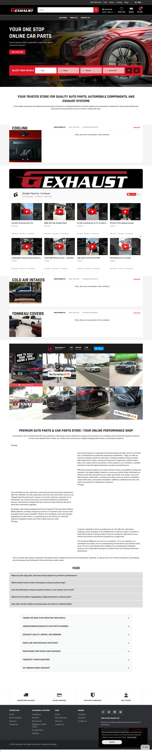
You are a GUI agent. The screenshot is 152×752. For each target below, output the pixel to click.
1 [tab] (22, 159)
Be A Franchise (15, 718)
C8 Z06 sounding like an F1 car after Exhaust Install (92, 223)
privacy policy (132, 737)
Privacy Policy (37, 730)
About (111, 2)
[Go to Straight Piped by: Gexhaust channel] (15, 194)
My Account (36, 721)
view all (136, 127)
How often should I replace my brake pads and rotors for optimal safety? (41, 604)
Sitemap (35, 733)
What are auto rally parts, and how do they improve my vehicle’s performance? (44, 575)
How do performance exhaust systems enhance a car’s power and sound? (42, 590)
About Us (13, 721)
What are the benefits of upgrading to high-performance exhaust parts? (41, 597)
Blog (126, 2)
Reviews (35, 718)
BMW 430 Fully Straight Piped (55, 223)
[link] (103, 712)
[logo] (21, 9)
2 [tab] (25, 159)
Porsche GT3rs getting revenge (122, 223)
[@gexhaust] (51, 348)
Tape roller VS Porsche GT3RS (88, 258)
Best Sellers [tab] (74, 127)
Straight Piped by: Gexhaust (36, 193)
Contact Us (85, 18)
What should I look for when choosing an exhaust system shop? (38, 583)
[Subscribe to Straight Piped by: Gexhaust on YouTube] (134, 194)
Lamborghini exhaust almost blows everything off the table (26, 258)
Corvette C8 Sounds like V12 (22, 223)
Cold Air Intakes (28, 280)
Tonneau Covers (28, 314)
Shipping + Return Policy (39, 725)
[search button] (96, 10)
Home (11, 714)
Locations (63, 18)
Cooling (20, 128)
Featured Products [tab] (90, 127)
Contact (119, 2)
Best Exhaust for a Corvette (120, 258)
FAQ (105, 2)
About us (73, 18)
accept (112, 742)
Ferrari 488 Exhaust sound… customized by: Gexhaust (59, 258)
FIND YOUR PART (17, 52)
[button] (131, 10)
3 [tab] (27, 159)
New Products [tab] (59, 127)
